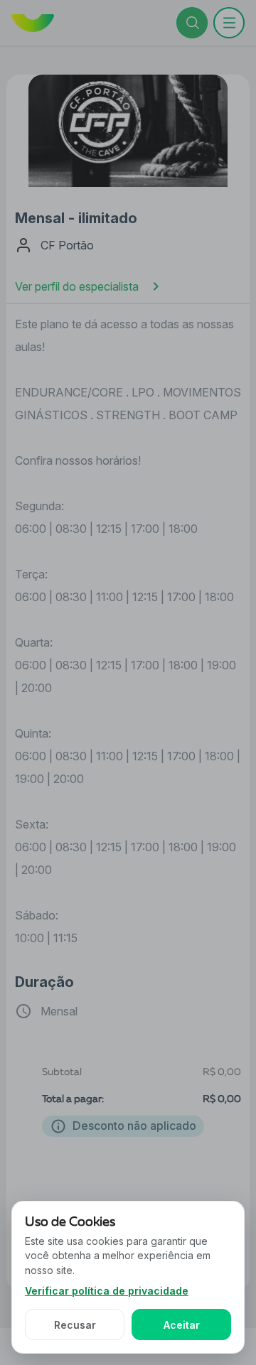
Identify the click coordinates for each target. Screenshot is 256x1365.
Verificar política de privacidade (106, 1291)
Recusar (75, 1325)
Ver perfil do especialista (77, 286)
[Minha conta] (229, 22)
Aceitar (182, 1325)
